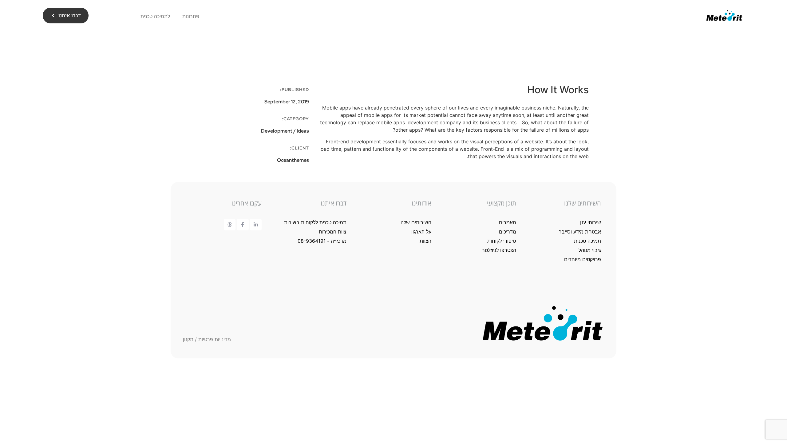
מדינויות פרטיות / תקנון (207, 339)
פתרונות (190, 16)
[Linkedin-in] (256, 224)
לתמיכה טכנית (155, 16)
